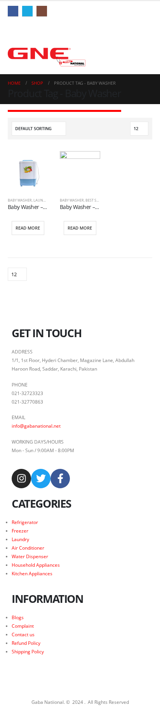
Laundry (41, 200)
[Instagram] (42, 11)
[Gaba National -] (46, 57)
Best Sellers (96, 200)
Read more (28, 228)
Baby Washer (20, 200)
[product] (28, 171)
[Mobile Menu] (12, 30)
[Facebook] (13, 11)
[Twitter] (27, 11)
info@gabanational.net (36, 426)
